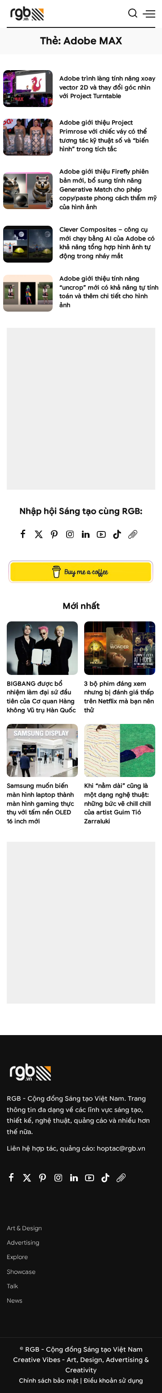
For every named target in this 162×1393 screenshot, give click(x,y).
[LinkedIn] (85, 535)
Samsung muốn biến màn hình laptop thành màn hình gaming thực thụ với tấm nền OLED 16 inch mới (40, 803)
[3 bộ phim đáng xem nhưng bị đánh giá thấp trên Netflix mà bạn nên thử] (119, 648)
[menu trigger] (149, 13)
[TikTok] (117, 535)
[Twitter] (38, 535)
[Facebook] (22, 535)
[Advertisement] (81, 409)
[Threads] (132, 535)
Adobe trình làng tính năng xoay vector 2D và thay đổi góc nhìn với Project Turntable (107, 87)
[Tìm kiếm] (132, 13)
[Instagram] (70, 535)
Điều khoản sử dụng (113, 1380)
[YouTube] (101, 535)
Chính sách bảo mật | (51, 1380)
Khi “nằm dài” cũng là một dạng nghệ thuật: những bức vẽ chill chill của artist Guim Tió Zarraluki (117, 803)
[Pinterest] (54, 535)
